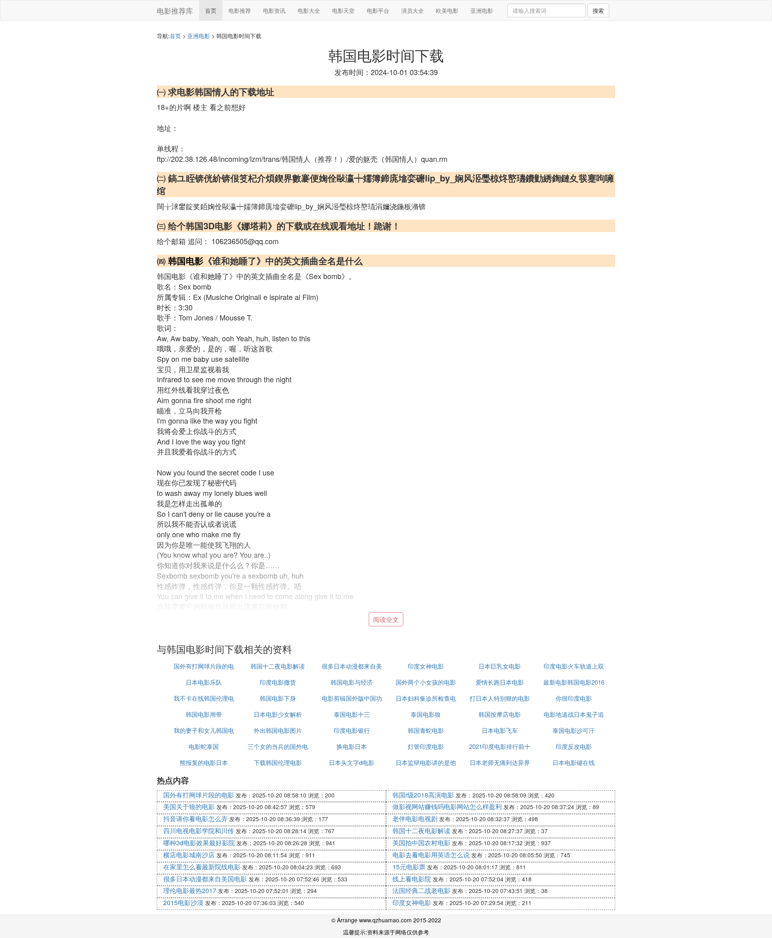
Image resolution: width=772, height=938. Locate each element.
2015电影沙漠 (183, 902)
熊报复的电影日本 (204, 762)
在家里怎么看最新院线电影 (201, 866)
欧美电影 (447, 10)
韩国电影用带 (204, 714)
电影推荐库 (175, 10)
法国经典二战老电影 (421, 890)
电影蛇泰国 (204, 746)
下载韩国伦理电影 (278, 762)
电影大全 (309, 10)
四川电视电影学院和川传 (198, 830)
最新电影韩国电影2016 (573, 682)
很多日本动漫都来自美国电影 (205, 878)
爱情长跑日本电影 (500, 682)
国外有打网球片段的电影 (198, 794)
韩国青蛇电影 (426, 730)
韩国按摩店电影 (499, 714)
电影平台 (378, 10)
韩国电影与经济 (352, 682)
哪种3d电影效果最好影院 (199, 842)
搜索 (598, 10)
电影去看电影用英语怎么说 (431, 854)
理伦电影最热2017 (189, 890)
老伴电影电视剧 (414, 818)
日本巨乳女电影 (499, 666)
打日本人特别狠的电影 (500, 698)
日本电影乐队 (204, 682)
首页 (210, 10)
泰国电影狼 (426, 714)
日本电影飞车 (500, 730)
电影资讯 (274, 10)
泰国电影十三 (352, 714)
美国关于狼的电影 (189, 806)
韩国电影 (185, 260)
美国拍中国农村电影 (421, 842)
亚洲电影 (481, 10)
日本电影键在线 (573, 762)
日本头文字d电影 (351, 762)
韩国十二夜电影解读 (277, 666)
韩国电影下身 (278, 698)
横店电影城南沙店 (189, 854)
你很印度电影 (574, 698)
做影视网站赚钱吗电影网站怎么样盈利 (447, 806)
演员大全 (412, 10)
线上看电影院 (411, 878)
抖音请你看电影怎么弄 (195, 818)
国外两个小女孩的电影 (426, 682)
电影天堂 (343, 10)
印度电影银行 (352, 730)
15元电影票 (408, 866)
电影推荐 (239, 10)
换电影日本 (352, 746)
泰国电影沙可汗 (573, 730)
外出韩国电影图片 (278, 730)
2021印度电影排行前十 (499, 746)
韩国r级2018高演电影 (423, 794)
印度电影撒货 (278, 682)
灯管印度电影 (426, 746)
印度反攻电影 (574, 746)
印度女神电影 (426, 666)
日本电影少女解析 (278, 714)
